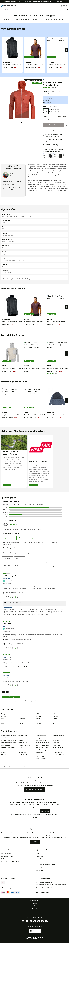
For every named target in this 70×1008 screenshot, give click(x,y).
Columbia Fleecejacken (42, 750)
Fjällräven (38, 714)
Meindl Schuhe (40, 756)
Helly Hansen (22, 721)
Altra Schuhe (56, 750)
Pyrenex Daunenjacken (42, 745)
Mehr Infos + (32, 194)
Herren (5, 766)
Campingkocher (23, 735)
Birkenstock (56, 721)
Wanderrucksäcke (23, 738)
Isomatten (4, 752)
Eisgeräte (21, 740)
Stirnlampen (4, 754)
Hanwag (55, 718)
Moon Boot (21, 718)
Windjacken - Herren (27, 766)
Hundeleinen (56, 745)
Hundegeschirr (57, 742)
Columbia (38, 716)
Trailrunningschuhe (24, 745)
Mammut (38, 723)
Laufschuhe (21, 747)
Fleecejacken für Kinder (42, 738)
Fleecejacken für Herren (8, 747)
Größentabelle (63, 116)
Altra (19, 714)
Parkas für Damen (6, 738)
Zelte (2, 750)
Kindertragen (22, 757)
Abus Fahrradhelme (58, 754)
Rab (2, 718)
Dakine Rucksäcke (41, 758)
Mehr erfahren (47, 102)
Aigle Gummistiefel (41, 740)
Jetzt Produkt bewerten (49, 89)
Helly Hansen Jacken (42, 747)
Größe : (45, 116)
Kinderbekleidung (41, 735)
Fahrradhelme (22, 754)
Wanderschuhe (22, 742)
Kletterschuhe (22, 750)
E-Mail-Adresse (34, 808)
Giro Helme (56, 738)
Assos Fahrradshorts (58, 735)
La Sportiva (4, 721)
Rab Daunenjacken (58, 740)
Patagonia (4, 714)
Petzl (54, 723)
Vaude (37, 721)
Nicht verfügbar (53, 125)
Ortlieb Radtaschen (58, 747)
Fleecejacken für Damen (8, 740)
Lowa (2, 723)
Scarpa (38, 718)
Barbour (20, 723)
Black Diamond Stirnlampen (40, 753)
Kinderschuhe (22, 752)
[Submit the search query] (67, 9)
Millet (19, 716)
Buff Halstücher (57, 752)
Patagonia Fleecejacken (43, 742)
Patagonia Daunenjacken (60, 757)
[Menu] (1, 9)
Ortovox (46, 80)
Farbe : (50, 106)
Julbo (54, 714)
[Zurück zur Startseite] (2, 766)
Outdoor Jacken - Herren (15, 766)
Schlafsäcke (4, 757)
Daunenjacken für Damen (8, 735)
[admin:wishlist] (66, 125)
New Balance (56, 716)
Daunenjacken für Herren (8, 742)
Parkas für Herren (6, 745)
